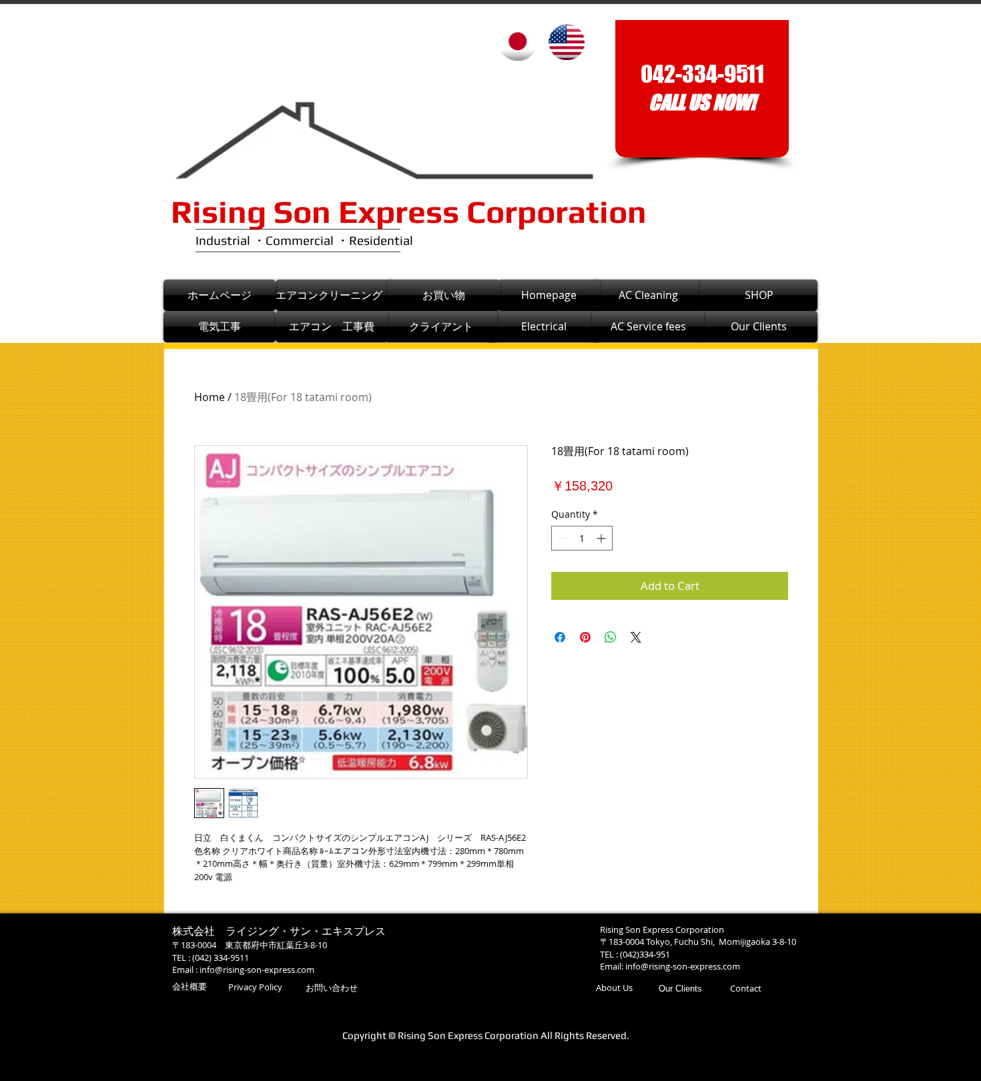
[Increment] (602, 538)
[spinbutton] (582, 538)
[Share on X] (636, 637)
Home (209, 397)
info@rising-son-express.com (257, 970)
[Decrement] (561, 538)
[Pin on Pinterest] (585, 637)
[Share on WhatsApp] (611, 637)
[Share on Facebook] (560, 637)
